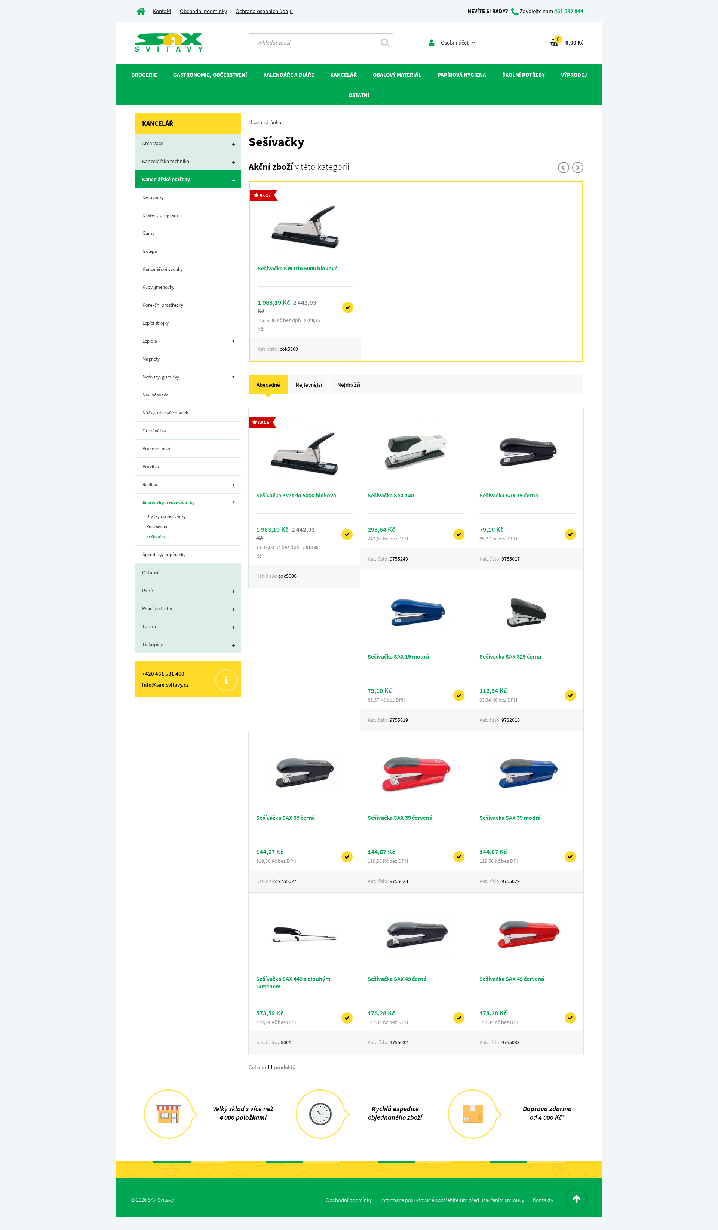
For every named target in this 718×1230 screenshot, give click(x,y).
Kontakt (162, 11)
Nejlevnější (308, 384)
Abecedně (268, 384)
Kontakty (543, 1199)
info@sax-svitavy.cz (165, 684)
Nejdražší (348, 384)
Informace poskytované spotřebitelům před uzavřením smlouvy (452, 1199)
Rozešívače (157, 526)
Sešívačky (156, 536)
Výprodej (574, 74)
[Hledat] (385, 42)
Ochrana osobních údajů (264, 11)
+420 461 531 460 (163, 673)
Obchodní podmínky (203, 11)
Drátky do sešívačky (166, 516)
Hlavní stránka (265, 122)
